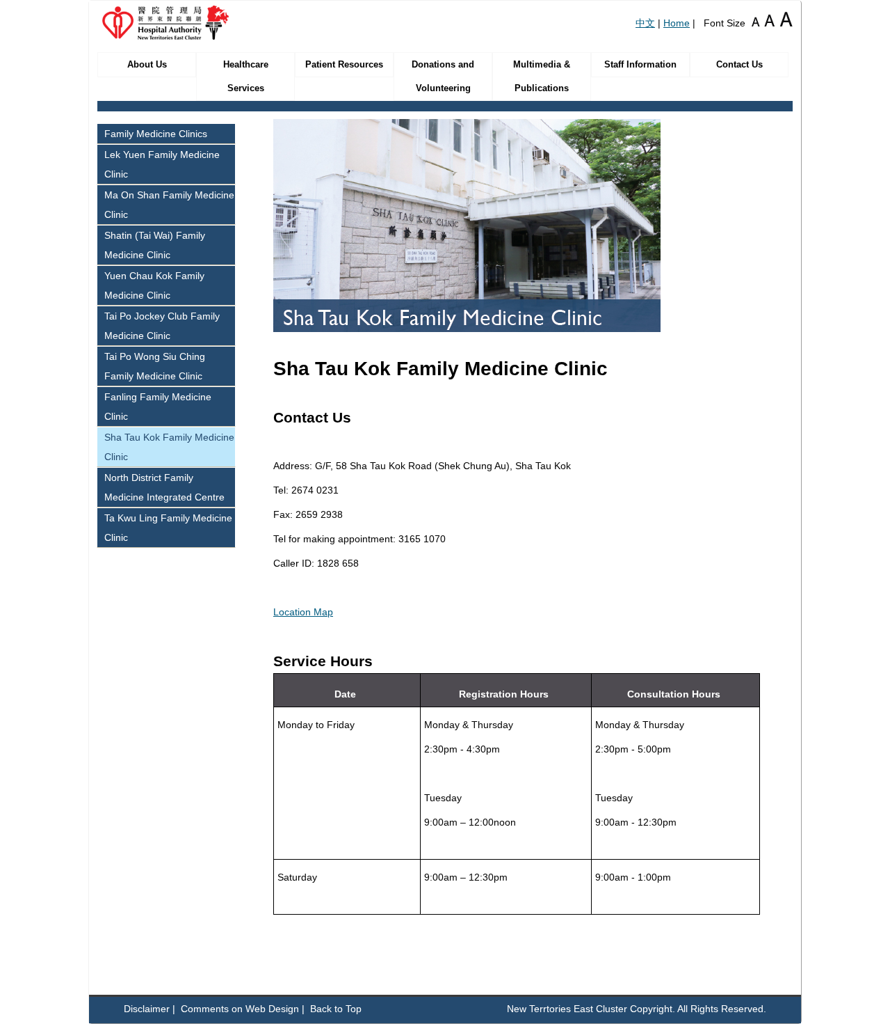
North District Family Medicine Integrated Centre (164, 487)
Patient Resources (344, 65)
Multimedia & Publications (541, 76)
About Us (147, 65)
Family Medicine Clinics (155, 133)
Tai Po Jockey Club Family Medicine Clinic (162, 325)
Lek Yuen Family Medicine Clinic (162, 164)
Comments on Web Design (240, 1008)
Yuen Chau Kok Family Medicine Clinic (154, 285)
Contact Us (739, 65)
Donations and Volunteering (443, 76)
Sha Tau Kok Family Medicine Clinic (169, 447)
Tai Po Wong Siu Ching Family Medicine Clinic (154, 366)
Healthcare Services (245, 76)
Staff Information (640, 65)
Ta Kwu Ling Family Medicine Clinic (168, 527)
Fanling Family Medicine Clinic (157, 406)
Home (676, 23)
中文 (645, 23)
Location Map (303, 611)
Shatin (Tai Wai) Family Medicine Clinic (154, 245)
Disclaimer (147, 1008)
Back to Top (336, 1008)
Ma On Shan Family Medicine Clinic (169, 204)
